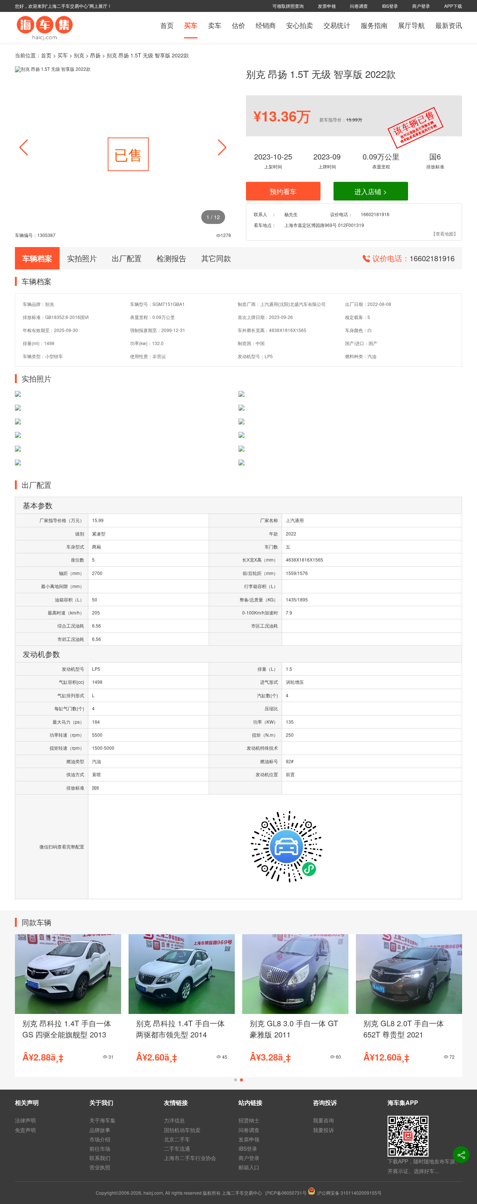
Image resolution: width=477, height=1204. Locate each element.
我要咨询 (323, 1120)
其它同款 (216, 258)
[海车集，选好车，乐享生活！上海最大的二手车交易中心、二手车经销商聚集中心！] (45, 27)
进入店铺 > (370, 191)
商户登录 (421, 6)
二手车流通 (177, 1148)
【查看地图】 (444, 233)
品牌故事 (99, 1130)
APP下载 (453, 6)
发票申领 (327, 6)
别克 (79, 55)
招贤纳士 (248, 1120)
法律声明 (25, 1120)
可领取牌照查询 (288, 6)
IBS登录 (390, 6)
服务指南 (374, 25)
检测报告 (171, 258)
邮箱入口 (248, 1167)
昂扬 (95, 55)
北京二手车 (177, 1139)
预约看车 (283, 191)
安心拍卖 (299, 25)
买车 (191, 25)
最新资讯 (448, 25)
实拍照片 (82, 258)
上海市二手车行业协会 (190, 1158)
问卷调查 (359, 6)
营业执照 (99, 1167)
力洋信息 (174, 1120)
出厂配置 (127, 258)
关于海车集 (102, 1120)
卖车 (214, 25)
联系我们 (99, 1158)
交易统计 (336, 25)
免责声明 (25, 1130)
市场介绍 (99, 1139)
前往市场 (99, 1148)
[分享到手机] (461, 1154)
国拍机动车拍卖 (182, 1130)
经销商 (266, 25)
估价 (238, 25)
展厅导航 (411, 25)
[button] (222, 147)
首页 (167, 25)
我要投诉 (323, 1130)
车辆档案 (37, 258)
